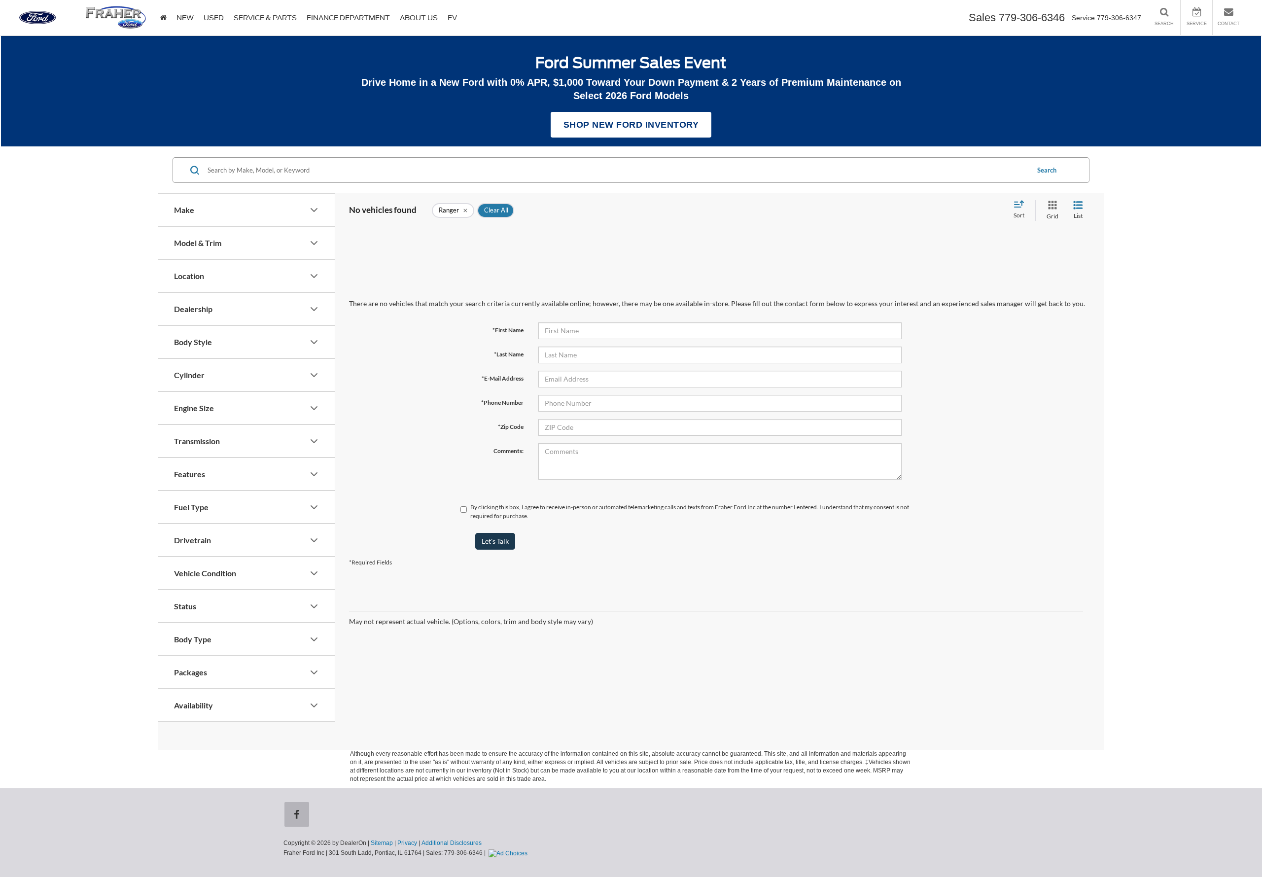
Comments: (508, 451)
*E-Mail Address (503, 378)
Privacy (407, 843)
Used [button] (214, 18)
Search (1046, 170)
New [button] (185, 18)
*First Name (508, 330)
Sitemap (382, 843)
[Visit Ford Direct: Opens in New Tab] (509, 852)
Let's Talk (495, 541)
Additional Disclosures (451, 843)
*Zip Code (511, 426)
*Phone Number (502, 402)
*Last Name (509, 354)
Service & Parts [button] (265, 18)
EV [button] (452, 18)
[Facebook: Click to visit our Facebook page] (298, 815)
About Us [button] (419, 18)
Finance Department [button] (348, 18)
